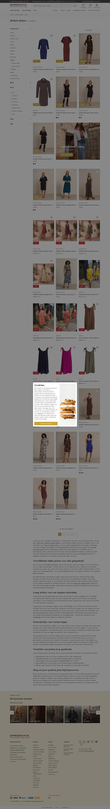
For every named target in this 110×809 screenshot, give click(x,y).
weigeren (40, 413)
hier (47, 408)
